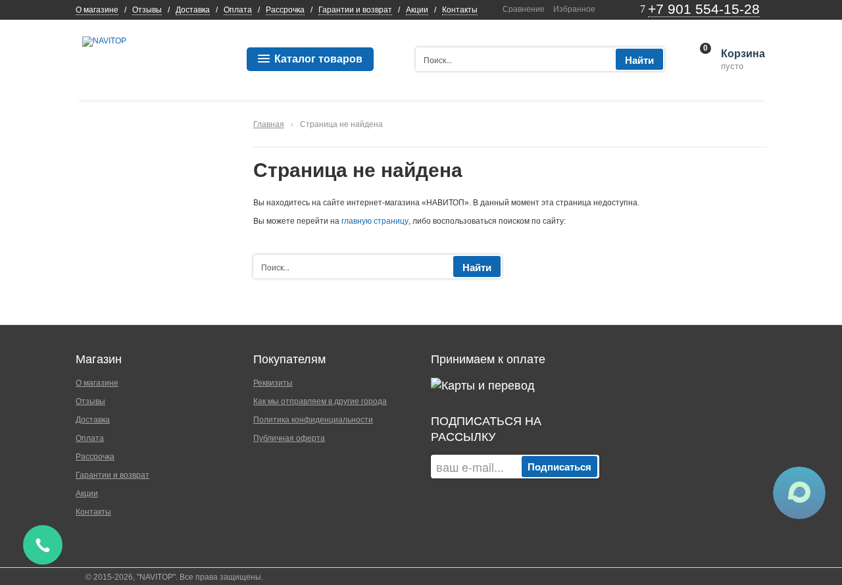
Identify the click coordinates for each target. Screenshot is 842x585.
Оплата (238, 9)
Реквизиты (273, 383)
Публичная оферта (289, 438)
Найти (639, 60)
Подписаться (559, 466)
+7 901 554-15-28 (704, 8)
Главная (268, 124)
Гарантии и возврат (355, 9)
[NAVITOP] (104, 40)
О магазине (97, 9)
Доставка (193, 9)
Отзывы (147, 9)
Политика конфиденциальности (313, 419)
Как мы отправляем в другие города (320, 401)
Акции (417, 9)
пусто (742, 60)
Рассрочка (285, 9)
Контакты (460, 9)
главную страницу (375, 221)
